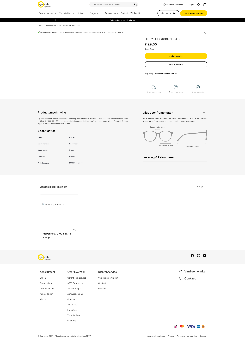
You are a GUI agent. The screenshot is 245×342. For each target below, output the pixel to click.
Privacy (171, 336)
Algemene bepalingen (156, 336)
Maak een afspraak (194, 13)
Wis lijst (200, 187)
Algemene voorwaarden (187, 336)
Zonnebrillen (51, 26)
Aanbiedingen (111, 13)
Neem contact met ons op (166, 73)
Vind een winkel (168, 13)
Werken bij (135, 13)
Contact (124, 13)
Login (191, 4)
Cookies (203, 336)
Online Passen (176, 64)
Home (40, 26)
